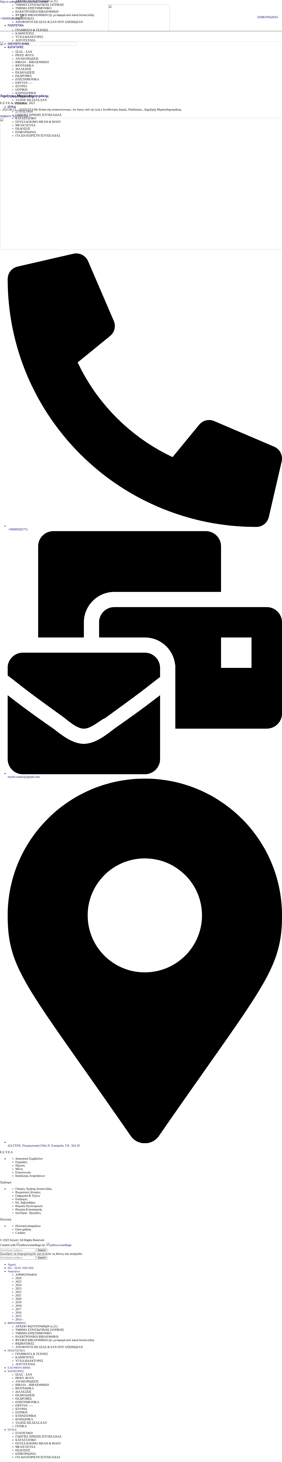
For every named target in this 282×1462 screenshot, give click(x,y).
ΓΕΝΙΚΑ (21, 103)
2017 (18, 1309)
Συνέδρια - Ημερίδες (28, 1213)
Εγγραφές (21, 1162)
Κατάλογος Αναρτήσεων (30, 1175)
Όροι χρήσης (23, 1229)
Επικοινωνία (23, 1172)
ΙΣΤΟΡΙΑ (21, 86)
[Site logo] (139, 31)
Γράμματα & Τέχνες (27, 1195)
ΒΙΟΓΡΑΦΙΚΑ (24, 65)
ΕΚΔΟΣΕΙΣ (22, 128)
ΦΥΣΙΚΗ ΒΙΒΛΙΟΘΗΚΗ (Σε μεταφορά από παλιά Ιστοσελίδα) (54, 15)
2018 (18, 1305)
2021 (18, 1295)
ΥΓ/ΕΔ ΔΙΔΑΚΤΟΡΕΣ (29, 36)
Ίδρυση (20, 1165)
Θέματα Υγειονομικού (28, 1206)
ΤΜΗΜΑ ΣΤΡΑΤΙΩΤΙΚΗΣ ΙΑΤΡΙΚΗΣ (39, 4)
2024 (18, 1285)
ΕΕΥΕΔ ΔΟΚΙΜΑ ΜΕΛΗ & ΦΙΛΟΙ (37, 121)
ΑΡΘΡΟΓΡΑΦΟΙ (26, 1274)
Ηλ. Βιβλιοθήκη (25, 1202)
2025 (18, 1281)
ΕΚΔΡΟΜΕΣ (23, 75)
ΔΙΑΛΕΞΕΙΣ (23, 69)
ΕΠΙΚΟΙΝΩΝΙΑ (25, 132)
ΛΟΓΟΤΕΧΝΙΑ (25, 40)
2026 (18, 1278)
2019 (18, 1302)
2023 (18, 1288)
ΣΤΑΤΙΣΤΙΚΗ (24, 111)
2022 (18, 1291)
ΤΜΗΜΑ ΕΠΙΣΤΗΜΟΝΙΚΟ (33, 8)
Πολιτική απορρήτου (28, 1226)
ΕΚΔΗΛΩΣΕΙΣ (25, 72)
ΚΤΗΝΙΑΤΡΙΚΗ (25, 93)
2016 (18, 1312)
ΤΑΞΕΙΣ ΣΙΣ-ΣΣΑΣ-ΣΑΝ (31, 100)
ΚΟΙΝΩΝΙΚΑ (24, 96)
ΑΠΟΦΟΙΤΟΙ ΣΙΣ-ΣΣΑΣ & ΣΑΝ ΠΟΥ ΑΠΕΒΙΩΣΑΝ (49, 22)
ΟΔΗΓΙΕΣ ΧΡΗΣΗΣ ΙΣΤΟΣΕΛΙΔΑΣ (38, 114)
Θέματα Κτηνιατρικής (28, 1209)
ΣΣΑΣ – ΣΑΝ (23, 51)
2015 (18, 1316)
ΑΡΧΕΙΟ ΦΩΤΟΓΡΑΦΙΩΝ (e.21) (36, 1326)
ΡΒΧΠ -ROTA (24, 55)
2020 (18, 1298)
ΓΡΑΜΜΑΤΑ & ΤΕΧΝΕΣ (31, 30)
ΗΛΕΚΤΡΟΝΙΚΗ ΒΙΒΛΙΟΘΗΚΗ (37, 11)
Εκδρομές (21, 1199)
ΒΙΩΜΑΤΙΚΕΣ (24, 18)
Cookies (20, 1232)
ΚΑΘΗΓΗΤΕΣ (24, 33)
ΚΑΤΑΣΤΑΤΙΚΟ (25, 118)
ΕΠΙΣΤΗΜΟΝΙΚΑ (27, 79)
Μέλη (18, 1169)
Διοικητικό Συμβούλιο (29, 1158)
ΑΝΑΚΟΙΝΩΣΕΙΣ (27, 58)
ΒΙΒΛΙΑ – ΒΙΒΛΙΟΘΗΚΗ (32, 62)
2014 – (19, 1319)
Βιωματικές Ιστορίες (27, 1192)
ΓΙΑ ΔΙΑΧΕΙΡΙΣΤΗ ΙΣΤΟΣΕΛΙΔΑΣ (37, 135)
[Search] (254, 17)
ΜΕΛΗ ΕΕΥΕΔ (25, 125)
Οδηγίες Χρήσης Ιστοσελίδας (33, 1188)
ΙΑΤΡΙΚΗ (21, 89)
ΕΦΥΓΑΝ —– (24, 82)
